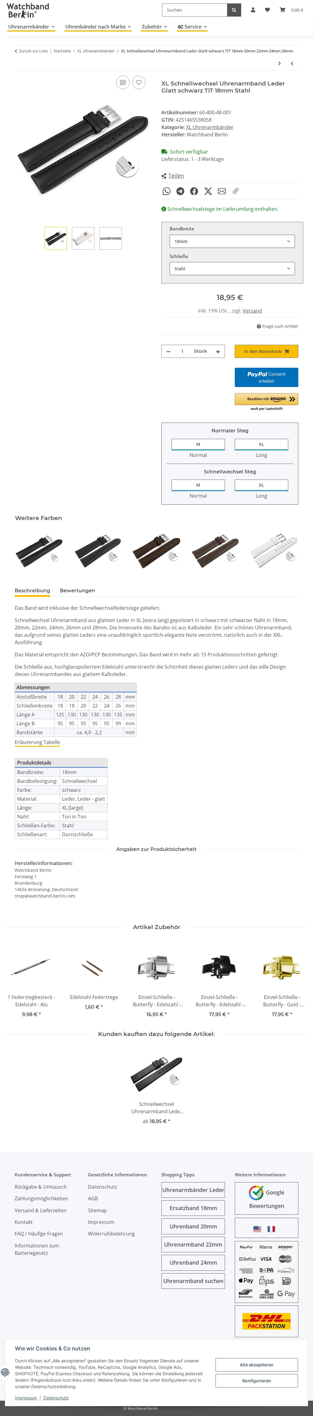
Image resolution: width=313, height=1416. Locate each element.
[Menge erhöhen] (218, 351)
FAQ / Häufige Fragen (39, 1233)
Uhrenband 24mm (193, 1262)
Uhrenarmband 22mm (193, 1244)
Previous (25, 550)
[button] (172, 176)
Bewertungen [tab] (77, 591)
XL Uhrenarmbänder (210, 127)
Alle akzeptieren (257, 1364)
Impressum (26, 1397)
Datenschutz (56, 1397)
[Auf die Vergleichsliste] (123, 82)
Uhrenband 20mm (193, 1226)
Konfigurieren (256, 1380)
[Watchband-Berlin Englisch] (258, 1229)
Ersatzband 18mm (193, 1208)
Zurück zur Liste (33, 51)
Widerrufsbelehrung (111, 1233)
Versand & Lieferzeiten (41, 1210)
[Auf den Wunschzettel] (138, 82)
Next (288, 550)
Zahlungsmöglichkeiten (41, 1198)
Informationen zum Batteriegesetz (37, 1249)
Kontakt (24, 1222)
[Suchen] (234, 10)
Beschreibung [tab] (32, 591)
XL (261, 444)
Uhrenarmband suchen (193, 1281)
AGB (93, 1198)
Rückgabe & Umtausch (41, 1186)
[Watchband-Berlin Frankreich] (272, 1229)
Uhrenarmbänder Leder (193, 1190)
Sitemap (97, 1210)
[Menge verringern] (168, 351)
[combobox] (232, 241)
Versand (252, 310)
